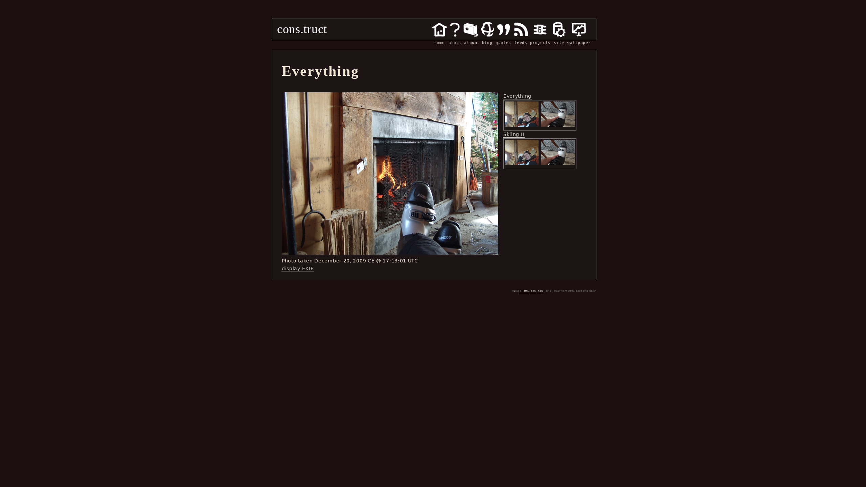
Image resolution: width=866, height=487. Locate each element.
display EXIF (297, 268)
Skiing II (513, 134)
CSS (533, 291)
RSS (540, 291)
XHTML (524, 291)
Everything (517, 96)
